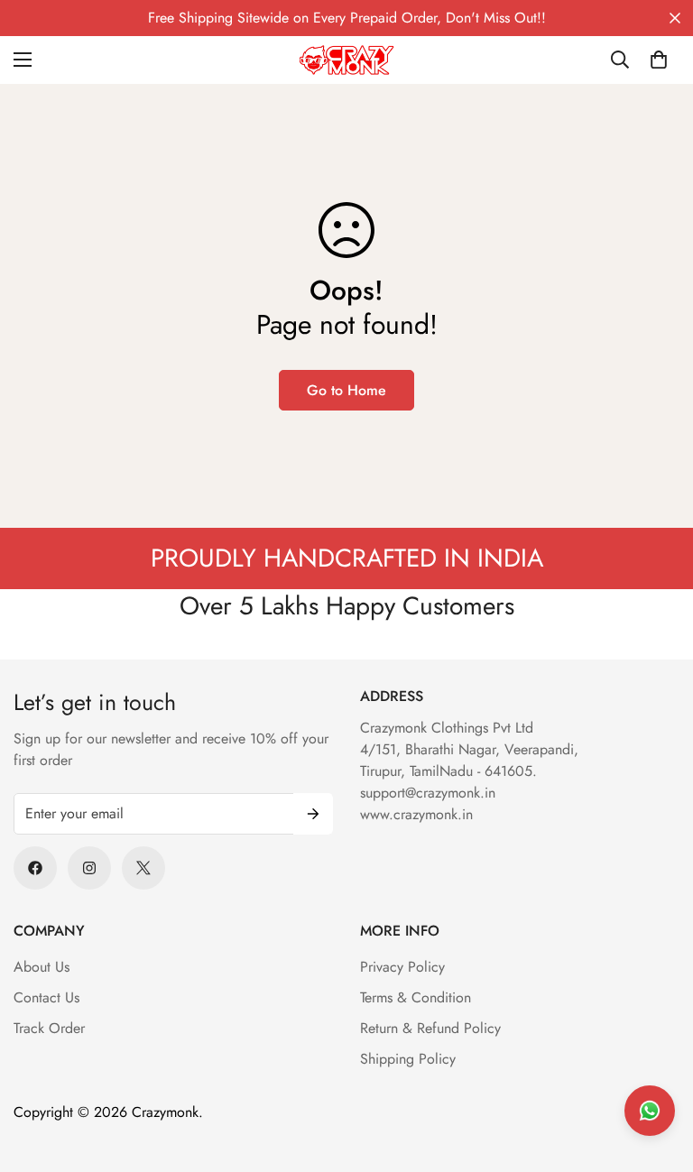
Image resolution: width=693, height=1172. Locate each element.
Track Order (49, 1028)
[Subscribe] (313, 814)
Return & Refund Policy (430, 1028)
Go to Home (346, 390)
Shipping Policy (408, 1058)
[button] (658, 59)
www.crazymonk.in (416, 814)
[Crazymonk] (347, 60)
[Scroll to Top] (658, 1073)
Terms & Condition (415, 997)
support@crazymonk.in (427, 792)
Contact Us (46, 997)
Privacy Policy (402, 966)
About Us (41, 966)
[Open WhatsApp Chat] (649, 1110)
